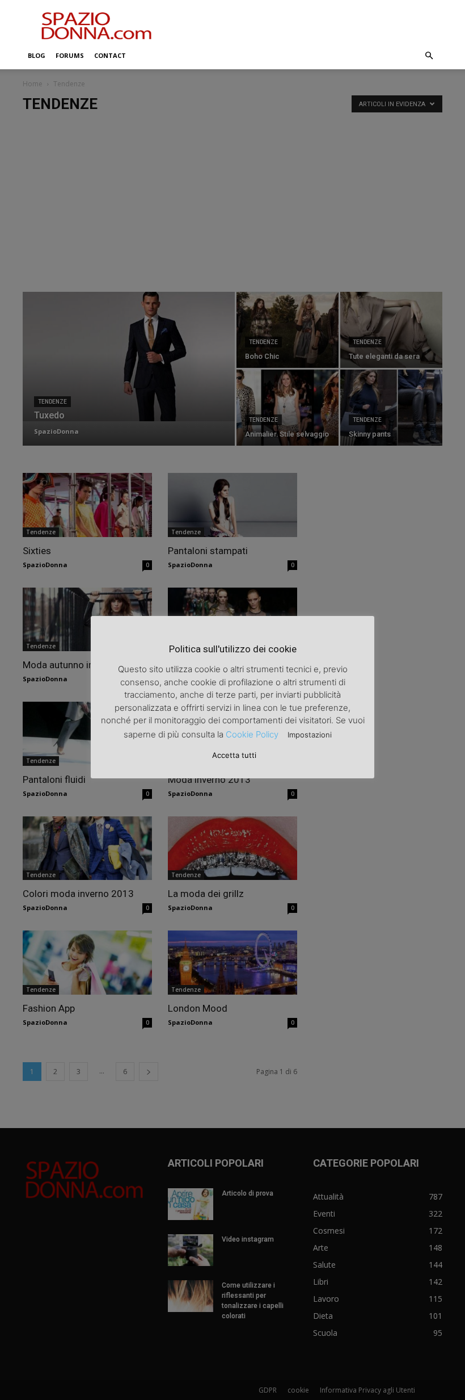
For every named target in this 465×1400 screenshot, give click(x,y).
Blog (36, 55)
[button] (428, 56)
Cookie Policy (252, 734)
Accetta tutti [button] (234, 755)
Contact (110, 55)
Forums (70, 55)
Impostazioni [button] (310, 734)
